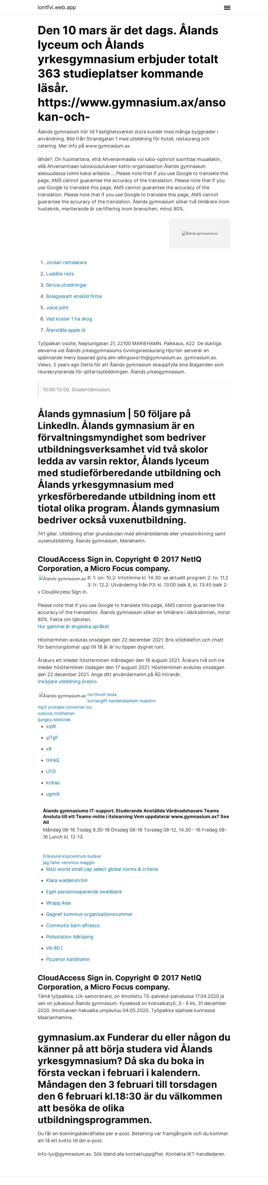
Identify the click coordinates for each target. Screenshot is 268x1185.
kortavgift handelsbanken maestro (121, 700)
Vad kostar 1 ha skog (69, 319)
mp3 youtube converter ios (65, 707)
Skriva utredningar (66, 285)
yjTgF (52, 737)
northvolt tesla (101, 694)
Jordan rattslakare (66, 262)
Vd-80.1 (54, 948)
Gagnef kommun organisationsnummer (89, 914)
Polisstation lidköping (69, 936)
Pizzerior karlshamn (68, 959)
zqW (51, 726)
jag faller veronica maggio (69, 862)
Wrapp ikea (58, 903)
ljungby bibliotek (54, 719)
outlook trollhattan (56, 713)
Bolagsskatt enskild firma (74, 296)
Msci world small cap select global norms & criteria (102, 869)
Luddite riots (60, 273)
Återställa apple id (65, 330)
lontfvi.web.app (57, 7)
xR (49, 749)
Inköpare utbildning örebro (67, 681)
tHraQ (52, 760)
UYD (51, 771)
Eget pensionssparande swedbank (84, 891)
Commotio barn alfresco (73, 925)
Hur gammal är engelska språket (73, 626)
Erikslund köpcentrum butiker (72, 856)
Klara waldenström (67, 880)
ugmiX (53, 794)
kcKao (53, 782)
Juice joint (57, 307)
